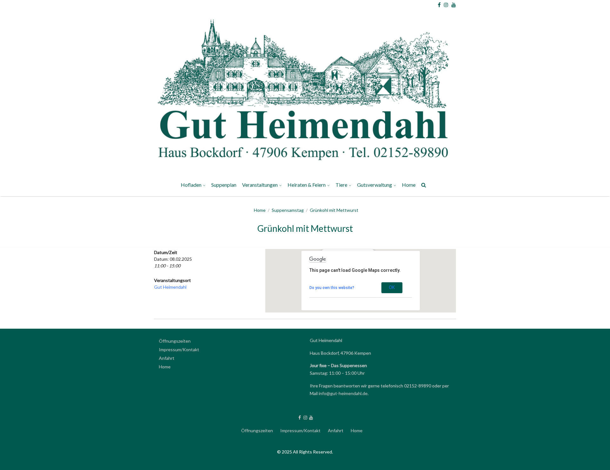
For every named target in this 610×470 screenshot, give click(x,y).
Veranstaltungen (260, 185)
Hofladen (191, 185)
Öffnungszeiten (175, 341)
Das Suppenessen (349, 365)
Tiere (341, 185)
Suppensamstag (288, 210)
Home (409, 185)
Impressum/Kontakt (381, 326)
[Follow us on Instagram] (446, 5)
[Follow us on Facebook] (439, 5)
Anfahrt (166, 358)
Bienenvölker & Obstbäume (389, 326)
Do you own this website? (331, 287)
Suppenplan (223, 185)
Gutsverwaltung (374, 185)
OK (392, 287)
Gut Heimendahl (170, 287)
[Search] (424, 186)
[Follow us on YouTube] (453, 5)
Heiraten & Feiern (307, 185)
